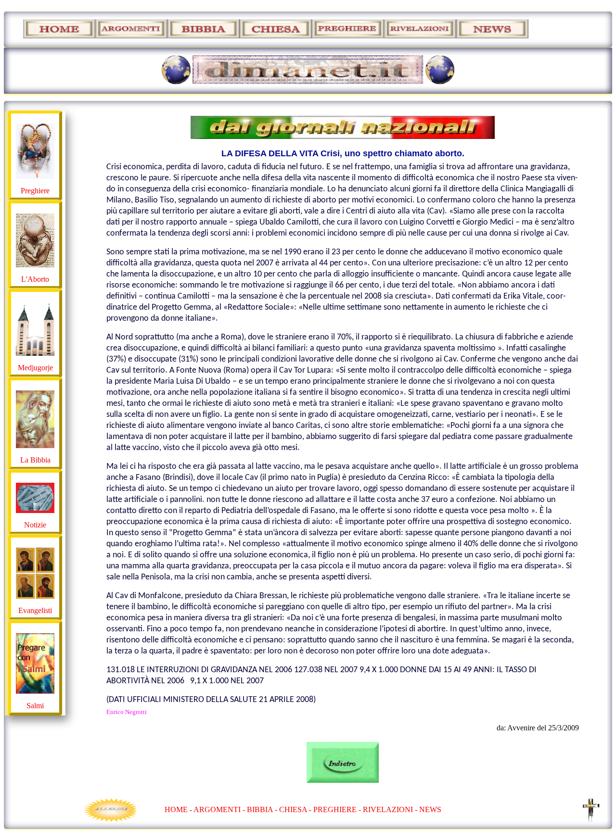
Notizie (35, 525)
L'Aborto (35, 279)
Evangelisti (35, 610)
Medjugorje (35, 368)
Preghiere (35, 191)
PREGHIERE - (338, 809)
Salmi (35, 706)
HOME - (179, 809)
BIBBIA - (263, 809)
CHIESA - (295, 809)
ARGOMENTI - (219, 809)
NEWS (430, 809)
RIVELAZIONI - (390, 809)
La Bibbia (35, 460)
